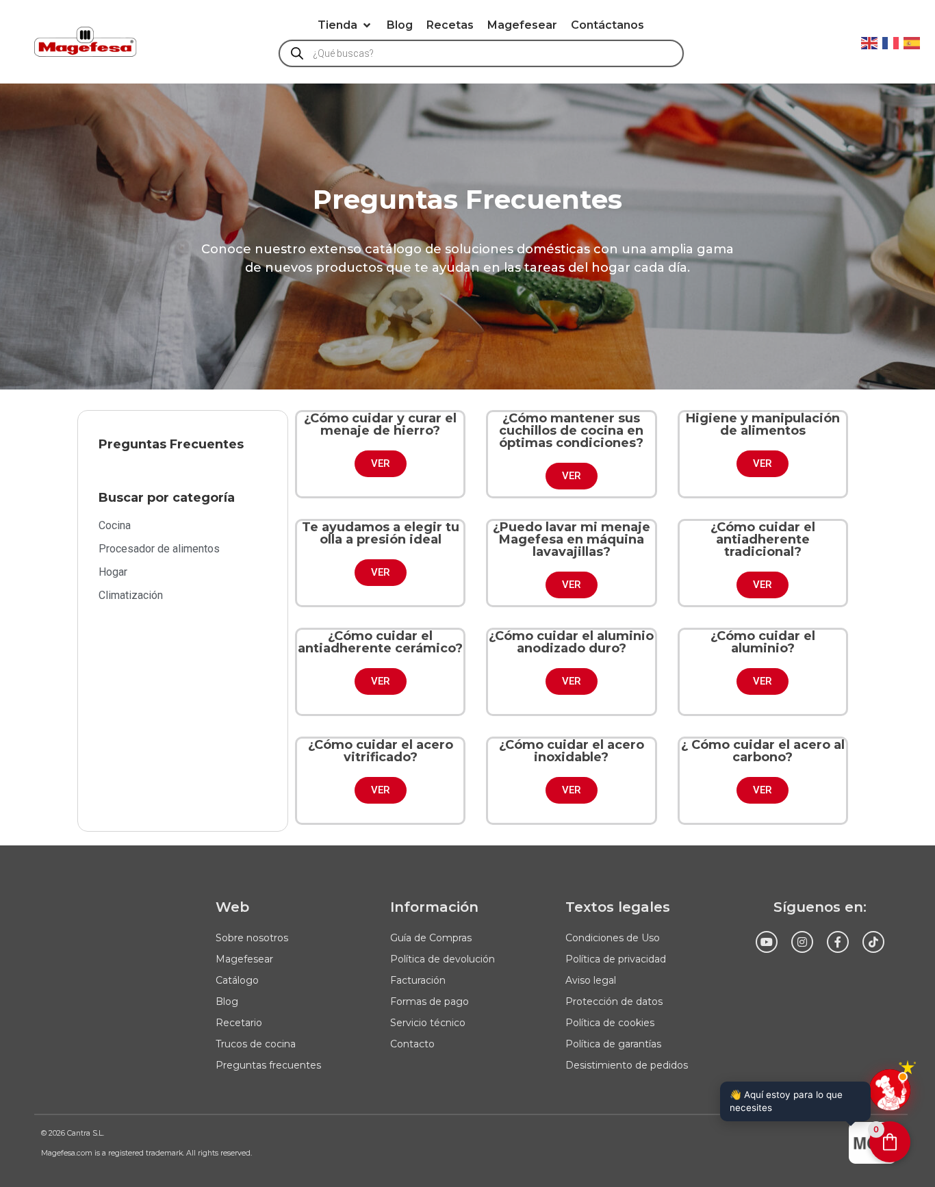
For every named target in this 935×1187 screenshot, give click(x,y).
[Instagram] (802, 942)
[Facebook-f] (838, 942)
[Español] (912, 42)
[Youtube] (767, 942)
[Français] (891, 42)
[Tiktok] (873, 942)
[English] (870, 42)
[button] (345, 25)
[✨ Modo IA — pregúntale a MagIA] (889, 1089)
